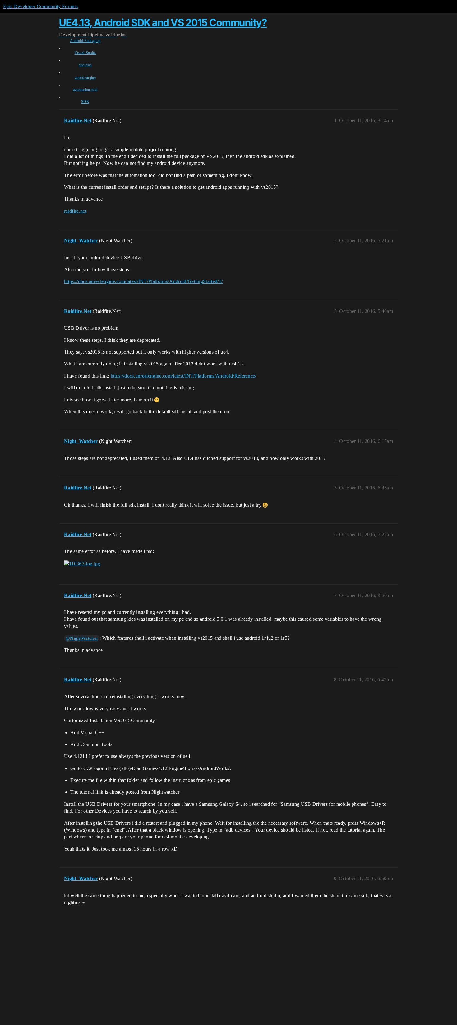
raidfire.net (75, 211)
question (85, 65)
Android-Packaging (85, 41)
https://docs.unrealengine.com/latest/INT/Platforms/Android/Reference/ (183, 375)
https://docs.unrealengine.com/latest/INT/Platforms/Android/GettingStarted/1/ (143, 281)
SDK (85, 102)
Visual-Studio (85, 53)
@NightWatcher (82, 638)
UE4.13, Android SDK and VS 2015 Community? (163, 22)
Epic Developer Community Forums (40, 6)
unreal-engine (85, 77)
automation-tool (85, 89)
